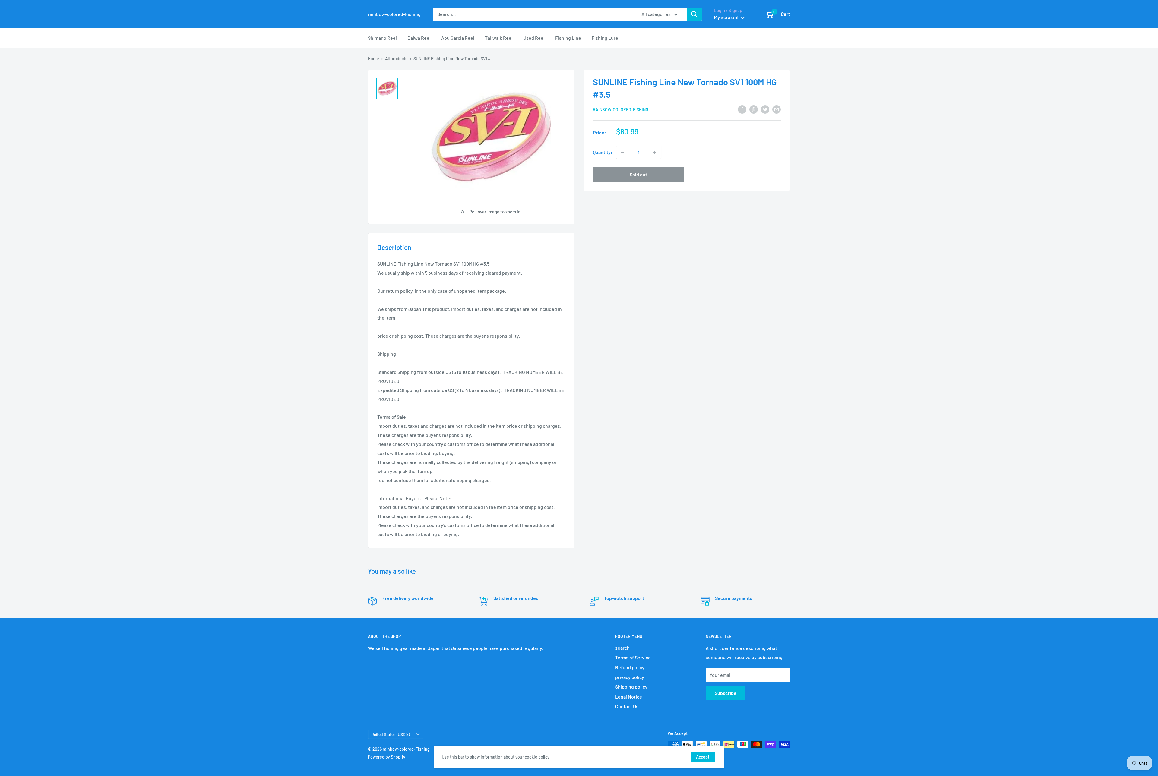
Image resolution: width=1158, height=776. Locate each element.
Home (373, 58)
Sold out (638, 174)
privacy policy (629, 677)
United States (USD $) (390, 734)
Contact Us (626, 706)
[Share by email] (776, 109)
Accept (702, 756)
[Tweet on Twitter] (765, 109)
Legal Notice (628, 696)
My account (727, 17)
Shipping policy (631, 686)
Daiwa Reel (419, 38)
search (622, 648)
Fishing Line (568, 38)
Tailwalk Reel (499, 38)
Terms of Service (633, 657)
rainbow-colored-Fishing (620, 109)
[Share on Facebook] (742, 109)
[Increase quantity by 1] (654, 152)
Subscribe (725, 693)
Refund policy (629, 667)
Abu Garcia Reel (457, 38)
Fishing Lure (605, 38)
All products (396, 58)
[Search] (694, 14)
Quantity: (602, 152)
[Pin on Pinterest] (753, 109)
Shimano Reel (382, 38)
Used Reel (534, 38)
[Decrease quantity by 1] (622, 152)
